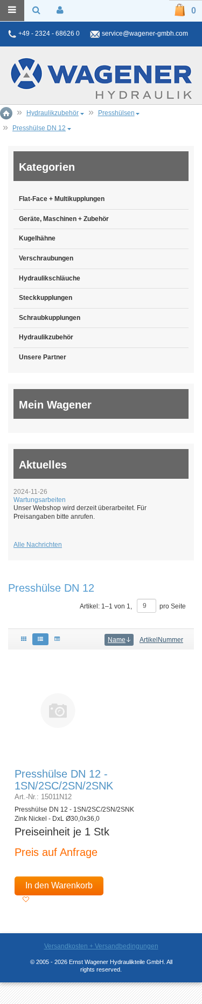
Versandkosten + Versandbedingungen (101, 946)
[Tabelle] (57, 639)
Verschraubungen (46, 258)
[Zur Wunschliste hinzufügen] (26, 899)
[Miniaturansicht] (58, 710)
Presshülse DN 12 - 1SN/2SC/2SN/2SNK (64, 780)
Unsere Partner (42, 357)
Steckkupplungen (45, 298)
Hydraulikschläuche (49, 278)
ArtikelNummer (161, 640)
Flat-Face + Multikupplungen (62, 199)
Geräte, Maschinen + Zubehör (64, 219)
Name (117, 640)
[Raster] (24, 639)
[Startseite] (101, 78)
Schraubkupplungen (49, 318)
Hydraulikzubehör (46, 337)
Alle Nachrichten (37, 544)
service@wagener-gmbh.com (145, 33)
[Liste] (40, 639)
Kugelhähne (37, 238)
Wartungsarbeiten (39, 500)
